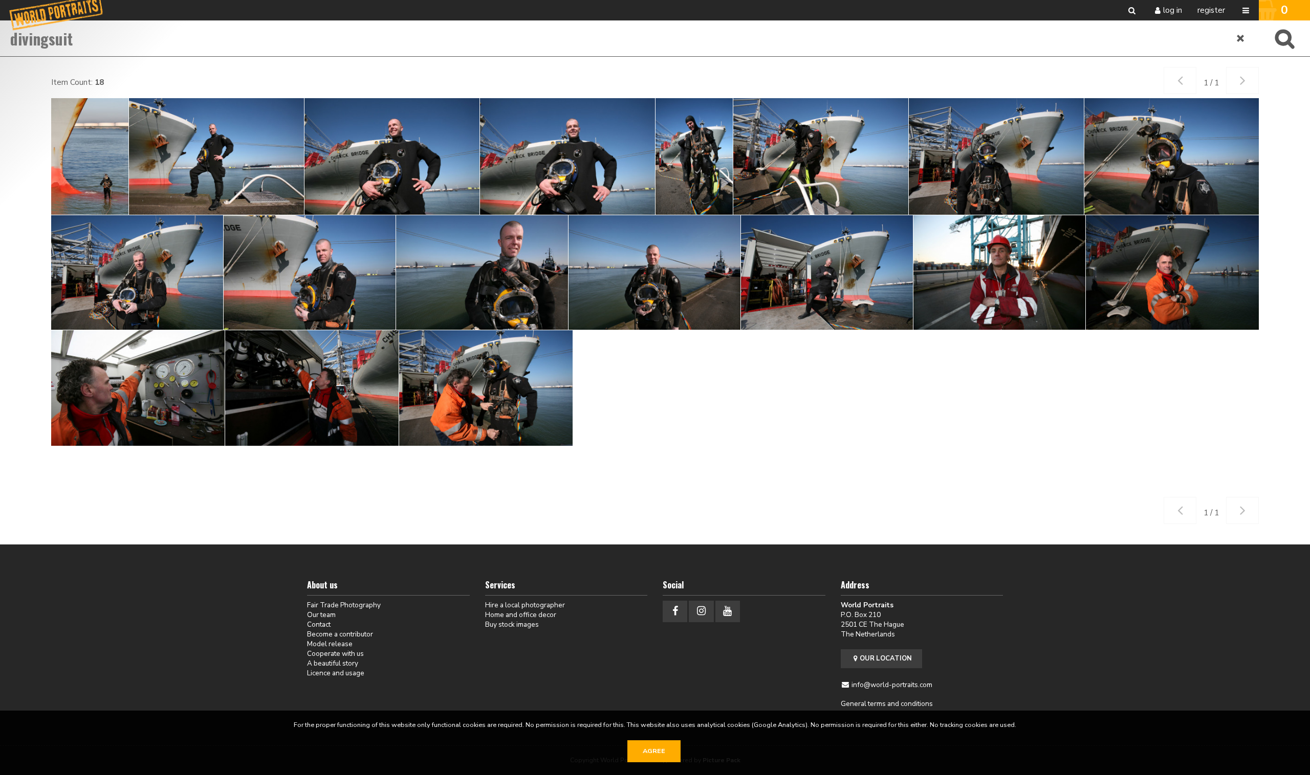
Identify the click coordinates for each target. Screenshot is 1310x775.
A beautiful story (332, 663)
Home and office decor (520, 615)
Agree (654, 751)
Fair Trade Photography (344, 605)
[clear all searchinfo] (1240, 38)
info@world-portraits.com (892, 685)
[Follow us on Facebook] (675, 611)
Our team (321, 615)
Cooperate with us (335, 653)
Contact (319, 624)
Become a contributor (340, 634)
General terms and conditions (887, 704)
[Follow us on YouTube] (727, 611)
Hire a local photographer (525, 605)
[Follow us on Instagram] (701, 611)
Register (1211, 10)
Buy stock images (512, 624)
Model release (330, 644)
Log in (1172, 10)
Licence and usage (335, 673)
